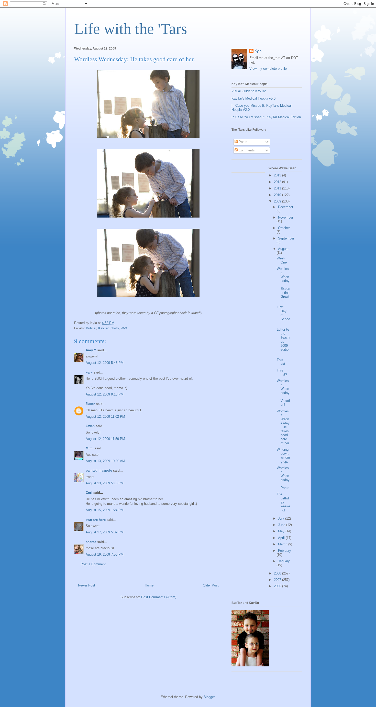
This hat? (282, 372)
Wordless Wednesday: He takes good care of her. (283, 427)
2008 (278, 573)
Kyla (258, 51)
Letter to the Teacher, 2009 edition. (283, 341)
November (285, 217)
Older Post (211, 585)
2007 (278, 580)
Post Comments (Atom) (158, 597)
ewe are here (96, 520)
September (286, 238)
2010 (278, 195)
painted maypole (99, 470)
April (282, 538)
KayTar (103, 328)
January (284, 561)
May (281, 531)
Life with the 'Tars (130, 28)
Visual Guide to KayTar (248, 91)
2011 (278, 188)
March (283, 544)
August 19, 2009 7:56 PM (105, 554)
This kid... (282, 362)
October (284, 228)
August (283, 249)
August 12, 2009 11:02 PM (105, 416)
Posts (242, 142)
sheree (91, 542)
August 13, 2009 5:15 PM (105, 483)
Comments (246, 150)
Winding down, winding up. (283, 455)
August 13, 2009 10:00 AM (105, 461)
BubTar (91, 328)
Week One (282, 260)
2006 (278, 586)
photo (114, 328)
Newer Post (86, 585)
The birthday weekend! (283, 502)
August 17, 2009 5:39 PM (105, 532)
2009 (278, 201)
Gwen (90, 426)
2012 (278, 182)
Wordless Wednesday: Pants (283, 478)
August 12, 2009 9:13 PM (105, 394)
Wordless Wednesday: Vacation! (283, 393)
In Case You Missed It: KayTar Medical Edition (266, 117)
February (284, 551)
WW (124, 328)
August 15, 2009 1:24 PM (105, 510)
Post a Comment (93, 564)
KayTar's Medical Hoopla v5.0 (253, 98)
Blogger (209, 697)
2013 (278, 175)
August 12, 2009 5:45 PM (105, 363)
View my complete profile (268, 68)
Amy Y (91, 350)
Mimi (90, 448)
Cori (89, 493)
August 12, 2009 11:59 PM (105, 439)
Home (149, 585)
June (282, 525)
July (281, 518)
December (285, 207)
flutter (90, 404)
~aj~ (89, 372)
